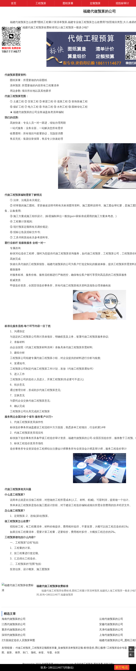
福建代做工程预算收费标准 (52, 586)
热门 (25, 652)
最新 (9, 652)
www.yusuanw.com (64, 663)
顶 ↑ (131, 649)
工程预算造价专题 (117, 647)
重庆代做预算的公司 (14, 629)
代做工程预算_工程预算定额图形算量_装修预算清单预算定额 (49, 647)
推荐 (17, 652)
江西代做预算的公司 (14, 624)
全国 (57, 652)
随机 (33, 652)
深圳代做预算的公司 (14, 634)
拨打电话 (121, 667)
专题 (49, 652)
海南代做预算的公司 (14, 618)
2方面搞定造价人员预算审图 (18, 640)
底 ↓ (131, 654)
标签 (41, 652)
